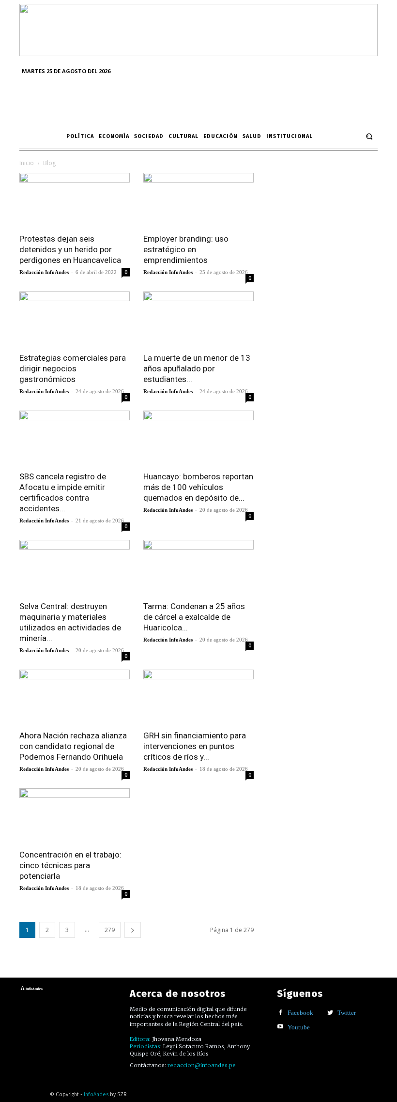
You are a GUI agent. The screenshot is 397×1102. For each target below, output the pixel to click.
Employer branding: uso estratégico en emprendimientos (186, 249)
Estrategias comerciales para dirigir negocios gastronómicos (72, 368)
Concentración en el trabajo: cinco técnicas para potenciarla (70, 865)
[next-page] (132, 930)
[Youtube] (280, 1027)
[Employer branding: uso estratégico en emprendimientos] (198, 200)
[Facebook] (280, 1013)
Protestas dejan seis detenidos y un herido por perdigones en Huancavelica (70, 249)
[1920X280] (198, 53)
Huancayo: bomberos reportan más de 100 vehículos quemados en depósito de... (198, 487)
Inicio (26, 163)
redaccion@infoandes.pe (202, 1065)
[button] (369, 136)
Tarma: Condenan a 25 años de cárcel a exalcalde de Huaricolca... (194, 616)
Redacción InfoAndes (44, 272)
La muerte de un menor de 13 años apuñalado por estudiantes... (196, 368)
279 (110, 930)
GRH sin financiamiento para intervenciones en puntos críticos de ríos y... (194, 746)
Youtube (299, 1027)
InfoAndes (96, 1094)
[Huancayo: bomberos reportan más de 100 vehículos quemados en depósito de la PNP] (198, 438)
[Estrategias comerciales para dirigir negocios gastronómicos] (74, 318)
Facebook (300, 1012)
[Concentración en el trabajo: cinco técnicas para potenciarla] (74, 815)
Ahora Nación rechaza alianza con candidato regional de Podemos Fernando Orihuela (73, 746)
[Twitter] (330, 1013)
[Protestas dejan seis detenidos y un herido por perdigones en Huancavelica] (74, 200)
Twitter (346, 1012)
